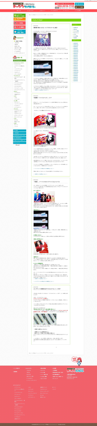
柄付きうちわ (17, 121)
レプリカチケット (17, 107)
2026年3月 (76, 43)
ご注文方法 (16, 42)
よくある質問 (78, 10)
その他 (15, 123)
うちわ (15, 118)
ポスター (15, 91)
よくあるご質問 (44, 376)
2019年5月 (76, 68)
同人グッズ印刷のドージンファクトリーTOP (37, 14)
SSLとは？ (18, 145)
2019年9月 (76, 61)
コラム (75, 34)
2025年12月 (76, 44)
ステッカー (16, 108)
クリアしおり (17, 99)
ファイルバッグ (17, 70)
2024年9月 (76, 48)
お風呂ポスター (17, 94)
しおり (15, 95)
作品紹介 (75, 37)
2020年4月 (76, 56)
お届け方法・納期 (17, 47)
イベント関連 (76, 30)
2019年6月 (76, 67)
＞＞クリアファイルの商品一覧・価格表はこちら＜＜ (44, 281)
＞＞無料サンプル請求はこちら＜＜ (40, 278)
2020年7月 (76, 53)
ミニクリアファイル (18, 68)
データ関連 (76, 36)
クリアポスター (17, 92)
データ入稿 (43, 372)
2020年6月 (76, 55)
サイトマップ (17, 142)
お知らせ (75, 29)
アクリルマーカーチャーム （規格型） (19, 80)
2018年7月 (76, 77)
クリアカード (17, 105)
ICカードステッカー (18, 117)
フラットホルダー (17, 74)
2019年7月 (76, 65)
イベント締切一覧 (44, 374)
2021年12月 (76, 51)
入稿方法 (16, 44)
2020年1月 (76, 58)
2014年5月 (76, 80)
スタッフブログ (44, 378)
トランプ (16, 126)
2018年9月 (76, 73)
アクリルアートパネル (18, 88)
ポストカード (17, 102)
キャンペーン (76, 32)
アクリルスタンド (17, 84)
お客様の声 (76, 27)
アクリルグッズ (17, 75)
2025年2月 (76, 46)
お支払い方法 (17, 46)
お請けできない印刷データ (19, 140)
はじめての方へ (30, 10)
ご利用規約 (16, 132)
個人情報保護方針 (17, 137)
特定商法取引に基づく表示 (19, 135)
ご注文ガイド (42, 10)
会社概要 (16, 130)
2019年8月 (76, 63)
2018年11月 (76, 70)
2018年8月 (76, 75)
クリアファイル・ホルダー (19, 62)
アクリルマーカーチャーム (19, 89)
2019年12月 (76, 60)
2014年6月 (76, 78)
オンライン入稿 (17, 49)
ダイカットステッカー (18, 115)
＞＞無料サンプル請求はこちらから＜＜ (41, 90)
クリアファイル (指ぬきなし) (19, 66)
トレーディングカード (18, 103)
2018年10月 (76, 72)
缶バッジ (16, 124)
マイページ (43, 370)
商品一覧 (19, 10)
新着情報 (15, 371)
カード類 (15, 100)
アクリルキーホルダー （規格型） (19, 78)
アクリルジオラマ (17, 86)
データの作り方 (54, 10)
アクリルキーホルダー (18, 82)
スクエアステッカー (18, 110)
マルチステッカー (17, 113)
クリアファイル (17, 64)
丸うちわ (16, 119)
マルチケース (17, 72)
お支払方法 (28, 374)
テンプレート (66, 10)
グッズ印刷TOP (17, 368)
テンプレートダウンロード (19, 53)
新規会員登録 (43, 368)
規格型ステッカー (17, 111)
